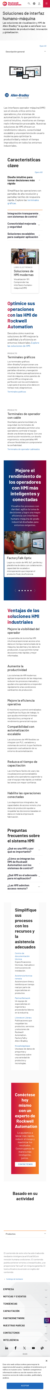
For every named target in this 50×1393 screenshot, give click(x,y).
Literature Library (23, 1018)
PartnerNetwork (22, 998)
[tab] (19, 590)
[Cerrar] (46, 1361)
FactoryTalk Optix (12, 533)
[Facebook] (15, 1347)
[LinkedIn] (7, 1347)
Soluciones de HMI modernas (24, 250)
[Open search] (29, 3)
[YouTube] (33, 1347)
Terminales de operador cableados (23, 449)
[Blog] (42, 1347)
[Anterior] (15, 590)
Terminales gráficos (16, 392)
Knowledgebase (22, 1046)
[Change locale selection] (34, 3)
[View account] (39, 3)
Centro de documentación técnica (22, 956)
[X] (24, 1347)
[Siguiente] (35, 590)
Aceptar (25, 1386)
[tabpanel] (25, 645)
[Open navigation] (46, 3)
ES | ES (25, 1354)
